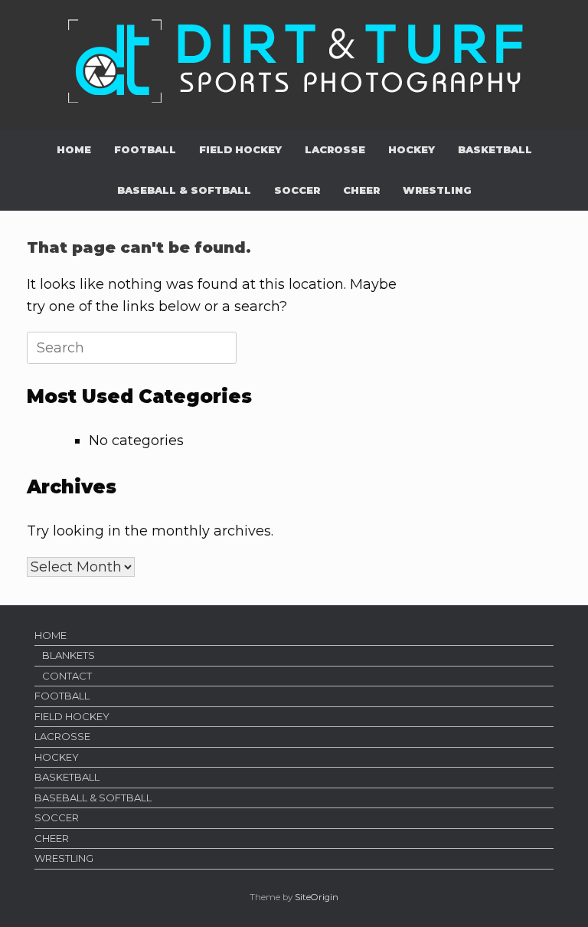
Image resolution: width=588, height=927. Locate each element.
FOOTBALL (145, 149)
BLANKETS (68, 655)
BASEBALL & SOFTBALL (184, 190)
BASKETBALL (495, 149)
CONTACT (67, 676)
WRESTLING (437, 190)
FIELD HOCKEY (240, 149)
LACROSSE (335, 149)
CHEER (361, 190)
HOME (74, 149)
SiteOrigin (316, 897)
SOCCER (297, 190)
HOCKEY (411, 149)
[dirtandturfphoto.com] (294, 59)
